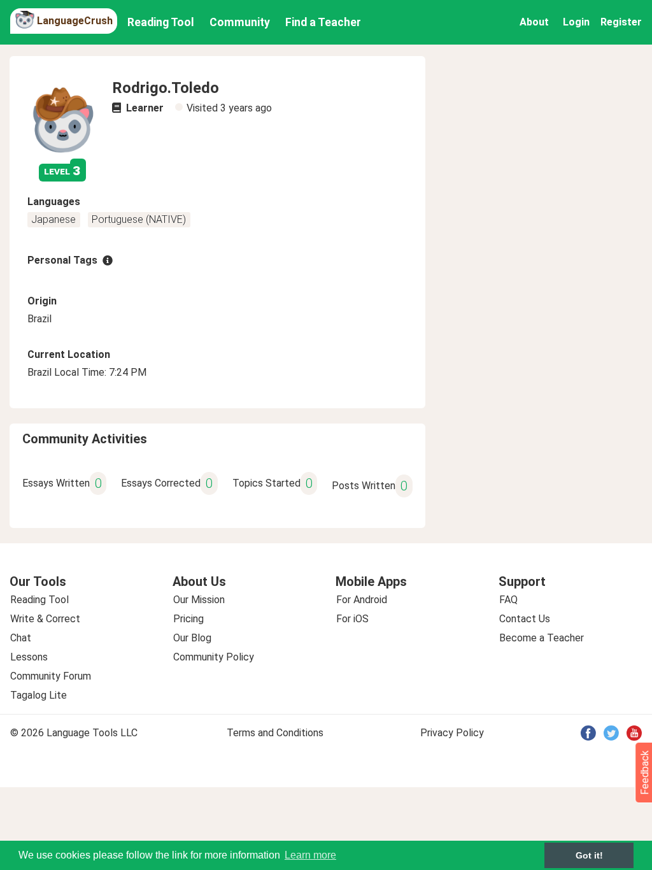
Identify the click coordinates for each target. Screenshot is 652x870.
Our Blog (192, 638)
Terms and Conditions (275, 733)
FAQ (508, 600)
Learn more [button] (310, 855)
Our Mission (199, 600)
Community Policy (213, 657)
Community (239, 22)
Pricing (188, 619)
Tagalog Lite (38, 695)
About (534, 22)
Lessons (29, 657)
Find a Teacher (323, 22)
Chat (20, 638)
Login (576, 22)
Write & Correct (45, 619)
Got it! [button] (589, 855)
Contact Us (524, 619)
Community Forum (50, 676)
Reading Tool (160, 22)
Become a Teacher (541, 638)
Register (621, 22)
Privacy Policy (452, 733)
